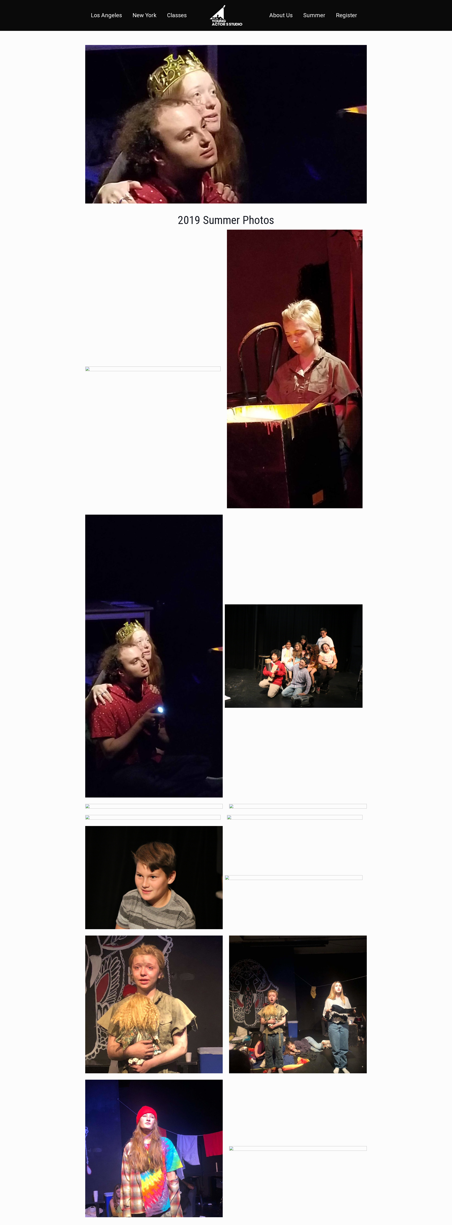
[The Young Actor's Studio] (226, 15)
